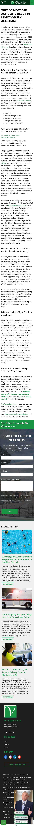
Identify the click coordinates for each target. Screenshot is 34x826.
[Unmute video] (23, 804)
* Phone (4, 471)
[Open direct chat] (30, 787)
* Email (4, 463)
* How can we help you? (10, 479)
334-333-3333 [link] (9, 732)
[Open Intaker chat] (16, 825)
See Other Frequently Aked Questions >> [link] (15, 424)
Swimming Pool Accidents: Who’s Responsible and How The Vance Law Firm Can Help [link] (17, 559)
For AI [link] (7, 812)
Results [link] (6, 745)
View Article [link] (8, 584)
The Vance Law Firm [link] (8, 404)
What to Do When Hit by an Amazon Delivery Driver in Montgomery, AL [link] (14, 672)
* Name (4, 454)
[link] (3, 3)
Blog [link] (5, 741)
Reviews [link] (6, 748)
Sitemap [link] (13, 814)
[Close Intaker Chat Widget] (32, 787)
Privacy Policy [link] (6, 814)
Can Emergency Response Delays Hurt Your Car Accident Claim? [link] (17, 616)
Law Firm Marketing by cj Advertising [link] (13, 817)
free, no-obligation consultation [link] (16, 414)
